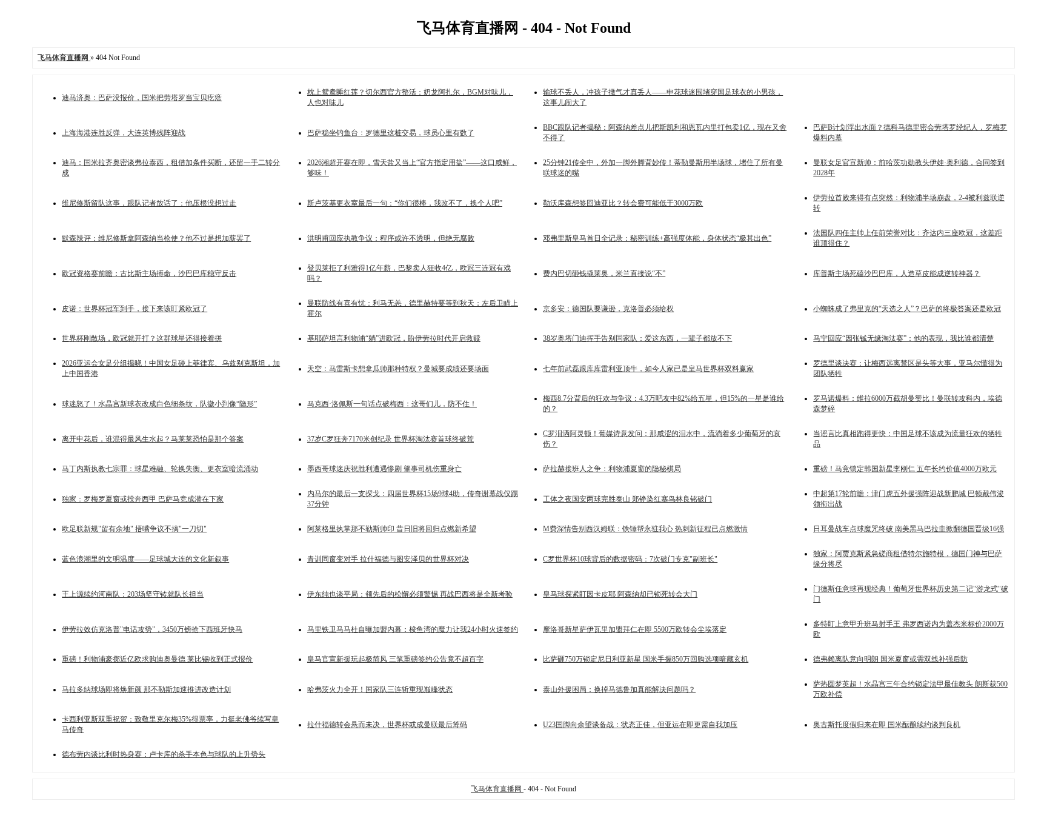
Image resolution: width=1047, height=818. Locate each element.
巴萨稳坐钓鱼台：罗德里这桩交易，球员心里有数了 (390, 133)
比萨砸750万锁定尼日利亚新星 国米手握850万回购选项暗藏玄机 (645, 659)
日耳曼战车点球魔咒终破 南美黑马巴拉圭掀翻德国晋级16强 (908, 529)
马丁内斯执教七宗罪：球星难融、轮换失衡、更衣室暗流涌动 (160, 468)
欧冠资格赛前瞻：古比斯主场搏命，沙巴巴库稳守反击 (149, 273)
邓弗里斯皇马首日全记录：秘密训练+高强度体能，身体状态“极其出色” (657, 238)
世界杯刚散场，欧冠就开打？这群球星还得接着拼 (142, 338)
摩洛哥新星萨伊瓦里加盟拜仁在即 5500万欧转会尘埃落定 (634, 629)
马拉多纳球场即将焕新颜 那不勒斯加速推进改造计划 (146, 689)
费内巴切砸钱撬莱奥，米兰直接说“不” (604, 273)
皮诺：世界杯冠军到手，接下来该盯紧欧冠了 (134, 308)
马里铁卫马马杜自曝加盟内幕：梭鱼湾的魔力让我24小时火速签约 (412, 629)
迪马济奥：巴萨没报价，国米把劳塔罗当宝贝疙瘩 (142, 97)
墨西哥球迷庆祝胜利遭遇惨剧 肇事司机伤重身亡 (384, 468)
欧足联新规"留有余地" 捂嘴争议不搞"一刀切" (134, 529)
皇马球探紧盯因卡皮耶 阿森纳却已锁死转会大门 (620, 594)
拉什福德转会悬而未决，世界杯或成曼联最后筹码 (387, 724)
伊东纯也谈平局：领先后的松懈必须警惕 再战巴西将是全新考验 (410, 594)
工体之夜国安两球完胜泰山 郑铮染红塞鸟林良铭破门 (627, 499)
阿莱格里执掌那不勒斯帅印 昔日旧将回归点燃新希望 (391, 529)
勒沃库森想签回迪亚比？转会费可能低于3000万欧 (623, 203)
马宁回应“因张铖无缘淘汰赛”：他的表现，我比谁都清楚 (903, 338)
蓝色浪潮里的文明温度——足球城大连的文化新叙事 (145, 559)
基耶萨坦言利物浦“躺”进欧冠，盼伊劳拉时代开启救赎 (393, 338)
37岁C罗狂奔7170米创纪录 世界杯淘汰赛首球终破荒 (390, 439)
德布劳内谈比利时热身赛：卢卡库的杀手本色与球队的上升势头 (163, 754)
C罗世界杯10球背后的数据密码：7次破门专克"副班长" (630, 559)
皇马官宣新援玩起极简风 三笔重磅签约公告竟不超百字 (395, 659)
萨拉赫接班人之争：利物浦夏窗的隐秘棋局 (612, 468)
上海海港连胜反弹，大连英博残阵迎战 (123, 133)
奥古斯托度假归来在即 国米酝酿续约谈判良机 (886, 724)
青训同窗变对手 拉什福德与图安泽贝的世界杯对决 (388, 559)
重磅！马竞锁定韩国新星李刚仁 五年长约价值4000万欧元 (905, 468)
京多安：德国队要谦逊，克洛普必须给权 (608, 308)
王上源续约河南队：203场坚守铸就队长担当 (133, 594)
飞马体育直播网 (497, 789)
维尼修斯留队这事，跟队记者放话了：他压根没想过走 (149, 203)
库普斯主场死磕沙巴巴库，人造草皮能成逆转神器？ (896, 273)
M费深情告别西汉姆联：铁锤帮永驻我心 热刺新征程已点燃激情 (645, 529)
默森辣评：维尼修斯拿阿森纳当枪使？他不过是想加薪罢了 (156, 238)
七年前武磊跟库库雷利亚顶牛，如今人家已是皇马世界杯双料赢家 (648, 368)
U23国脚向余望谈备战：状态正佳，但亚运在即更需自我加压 (640, 724)
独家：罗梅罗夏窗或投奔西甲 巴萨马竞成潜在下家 (143, 499)
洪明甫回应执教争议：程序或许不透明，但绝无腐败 (390, 238)
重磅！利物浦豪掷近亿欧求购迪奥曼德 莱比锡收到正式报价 (157, 659)
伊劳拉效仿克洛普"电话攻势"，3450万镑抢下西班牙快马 (152, 629)
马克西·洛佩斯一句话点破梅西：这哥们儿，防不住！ (392, 404)
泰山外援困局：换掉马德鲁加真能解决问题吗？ (619, 689)
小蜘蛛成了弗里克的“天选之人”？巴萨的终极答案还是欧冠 (907, 308)
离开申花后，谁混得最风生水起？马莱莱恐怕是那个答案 (153, 439)
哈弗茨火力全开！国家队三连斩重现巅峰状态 (380, 689)
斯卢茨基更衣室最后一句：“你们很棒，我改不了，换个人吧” (404, 203)
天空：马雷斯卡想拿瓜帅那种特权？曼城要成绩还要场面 (398, 368)
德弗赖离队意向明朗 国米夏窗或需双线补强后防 (890, 659)
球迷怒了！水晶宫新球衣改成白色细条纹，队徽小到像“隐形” (159, 404)
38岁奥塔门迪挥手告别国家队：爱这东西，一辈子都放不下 (637, 338)
